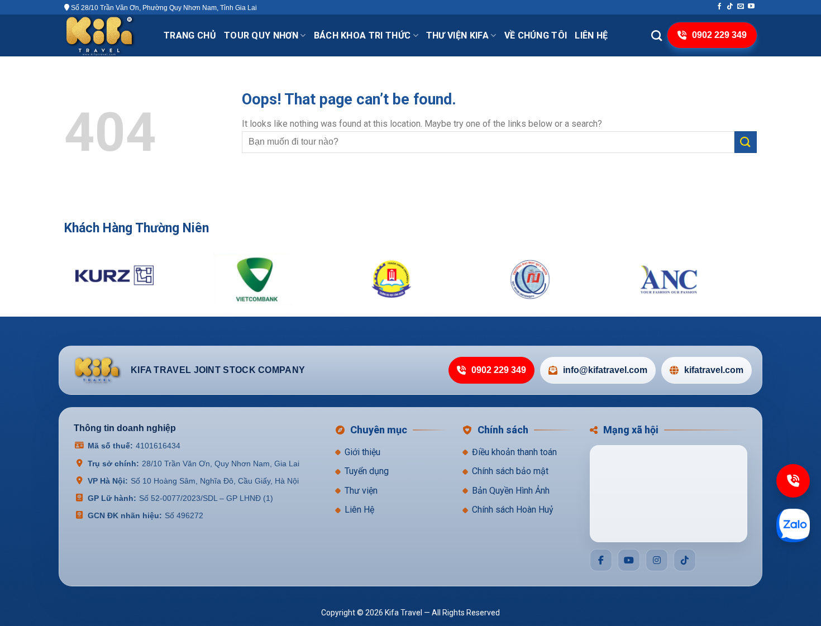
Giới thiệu (362, 452)
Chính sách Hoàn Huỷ (512, 510)
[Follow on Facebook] (719, 7)
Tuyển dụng (367, 471)
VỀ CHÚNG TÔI (535, 35)
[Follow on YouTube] (751, 7)
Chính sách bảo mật (510, 471)
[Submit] (745, 142)
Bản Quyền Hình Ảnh (511, 490)
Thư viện (361, 490)
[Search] (656, 35)
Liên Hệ (359, 510)
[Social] (601, 560)
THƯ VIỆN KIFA (457, 35)
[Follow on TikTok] (730, 7)
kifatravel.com (713, 370)
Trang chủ (190, 35)
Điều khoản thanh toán (514, 452)
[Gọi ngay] (793, 481)
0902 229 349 (498, 370)
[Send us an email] (740, 7)
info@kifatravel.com (605, 370)
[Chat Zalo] (793, 525)
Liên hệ (591, 35)
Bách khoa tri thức (362, 35)
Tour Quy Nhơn (261, 35)
